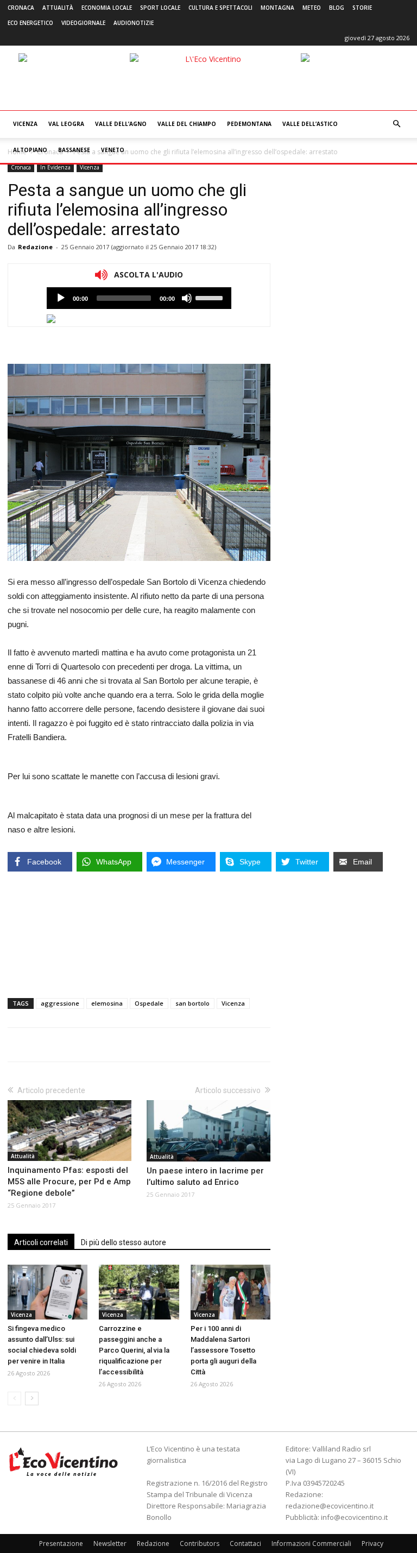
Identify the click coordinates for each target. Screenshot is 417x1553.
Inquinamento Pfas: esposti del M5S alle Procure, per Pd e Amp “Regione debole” (69, 1181)
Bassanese (74, 150)
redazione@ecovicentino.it (330, 1506)
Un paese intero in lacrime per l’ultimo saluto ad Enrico (205, 1176)
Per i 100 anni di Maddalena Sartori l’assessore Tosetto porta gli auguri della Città (223, 1350)
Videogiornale (83, 23)
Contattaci (245, 1543)
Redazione (35, 247)
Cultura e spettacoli (220, 7)
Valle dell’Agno (121, 124)
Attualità (57, 7)
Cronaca (21, 7)
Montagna (277, 7)
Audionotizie (133, 23)
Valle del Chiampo (186, 124)
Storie (362, 7)
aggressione (60, 1003)
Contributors (199, 1543)
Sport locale (160, 7)
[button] (396, 124)
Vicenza (25, 124)
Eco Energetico (30, 23)
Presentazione (61, 1543)
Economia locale (106, 7)
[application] (139, 298)
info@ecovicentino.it (354, 1517)
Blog (336, 7)
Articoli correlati (41, 1242)
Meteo (311, 7)
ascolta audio (60, 298)
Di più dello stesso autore (123, 1242)
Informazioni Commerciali (311, 1543)
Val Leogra (66, 124)
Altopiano (30, 150)
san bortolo (192, 1003)
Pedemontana (249, 124)
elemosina (107, 1003)
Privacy (372, 1543)
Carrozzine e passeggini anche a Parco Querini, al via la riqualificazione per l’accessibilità (134, 1350)
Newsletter (110, 1543)
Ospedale (149, 1003)
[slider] (210, 297)
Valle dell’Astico (310, 124)
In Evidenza (55, 167)
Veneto (112, 150)
